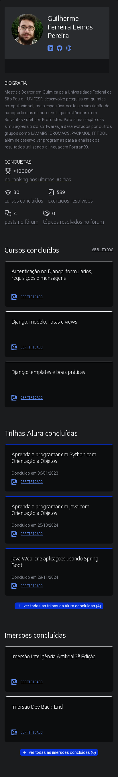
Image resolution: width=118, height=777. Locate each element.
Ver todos (102, 249)
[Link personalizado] (69, 48)
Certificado (32, 297)
